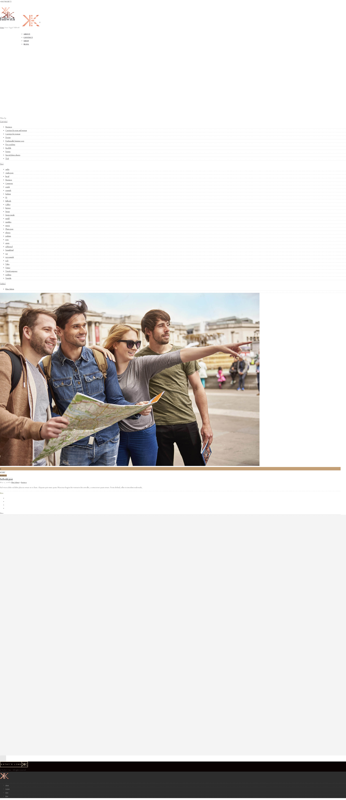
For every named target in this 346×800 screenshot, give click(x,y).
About (7, 785)
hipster (8, 208)
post (7, 239)
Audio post (9, 173)
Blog (6, 796)
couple (7, 187)
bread (7, 176)
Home (2, 27)
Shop (6, 792)
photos (7, 232)
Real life (8, 148)
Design (8, 137)
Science (8, 151)
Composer (9, 183)
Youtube (8, 278)
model (7, 218)
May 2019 (12, 546)
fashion (8, 194)
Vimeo (7, 268)
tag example (9, 257)
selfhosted (9, 246)
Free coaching (10, 144)
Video (7, 264)
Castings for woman (12, 134)
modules (8, 222)
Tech (7, 158)
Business (8, 127)
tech (6, 261)
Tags (1, 164)
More (1, 493)
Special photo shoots (12, 155)
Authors (3, 284)
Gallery (8, 204)
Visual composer (11, 271)
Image (7, 211)
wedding (8, 275)
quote (7, 243)
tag (6, 253)
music (7, 225)
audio (7, 169)
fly (6, 197)
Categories (3, 121)
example (8, 190)
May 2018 (12, 550)
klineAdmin (9, 289)
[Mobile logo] (4, 780)
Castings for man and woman (16, 130)
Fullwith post (6, 479)
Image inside (10, 215)
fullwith (8, 201)
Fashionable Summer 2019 (14, 141)
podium (8, 236)
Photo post (9, 229)
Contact (7, 789)
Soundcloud (9, 250)
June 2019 (12, 543)
